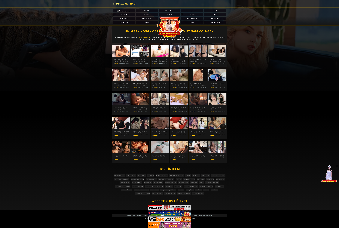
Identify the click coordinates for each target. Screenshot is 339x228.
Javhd (147, 22)
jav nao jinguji (141, 175)
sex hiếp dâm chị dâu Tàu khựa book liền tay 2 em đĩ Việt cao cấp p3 (159, 60)
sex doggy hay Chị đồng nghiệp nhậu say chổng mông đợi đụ (217, 156)
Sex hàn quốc (215, 18)
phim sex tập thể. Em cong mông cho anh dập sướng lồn (140, 108)
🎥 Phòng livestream (123, 11)
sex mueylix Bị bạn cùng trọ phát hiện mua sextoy (121, 156)
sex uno (178, 179)
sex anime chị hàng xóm (143, 193)
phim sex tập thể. (170, 193)
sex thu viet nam (137, 182)
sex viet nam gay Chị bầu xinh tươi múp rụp (159, 132)
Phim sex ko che (169, 11)
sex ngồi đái (189, 190)
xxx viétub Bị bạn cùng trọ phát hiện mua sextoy (198, 132)
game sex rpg (154, 190)
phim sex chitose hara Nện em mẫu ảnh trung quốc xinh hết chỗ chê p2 (121, 60)
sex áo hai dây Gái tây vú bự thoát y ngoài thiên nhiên (178, 108)
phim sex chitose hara (137, 179)
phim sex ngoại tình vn (191, 186)
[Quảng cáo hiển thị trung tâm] (169, 26)
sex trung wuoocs (157, 193)
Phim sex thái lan (192, 18)
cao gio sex (214, 190)
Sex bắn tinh (192, 11)
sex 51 (201, 182)
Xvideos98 (124, 14)
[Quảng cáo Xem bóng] (169, 207)
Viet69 (215, 11)
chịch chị (181, 190)
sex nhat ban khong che (141, 190)
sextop (116, 63)
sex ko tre (151, 175)
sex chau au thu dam (212, 182)
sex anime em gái (119, 175)
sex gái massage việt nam (168, 190)
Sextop (192, 22)
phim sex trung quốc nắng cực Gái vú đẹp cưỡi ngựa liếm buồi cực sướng (198, 84)
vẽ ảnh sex (196, 175)
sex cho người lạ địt (138, 186)
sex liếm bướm (131, 175)
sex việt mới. (200, 179)
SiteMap (193, 218)
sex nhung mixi (158, 182)
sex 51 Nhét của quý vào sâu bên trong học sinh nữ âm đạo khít (140, 84)
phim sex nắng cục (170, 182)
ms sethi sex (147, 182)
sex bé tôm (194, 182)
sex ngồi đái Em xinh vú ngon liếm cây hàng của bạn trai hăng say (178, 84)
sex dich (206, 190)
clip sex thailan (125, 182)
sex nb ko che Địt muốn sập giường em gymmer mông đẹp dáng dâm (159, 84)
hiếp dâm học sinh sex (184, 193)
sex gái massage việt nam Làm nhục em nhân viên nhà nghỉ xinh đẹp (217, 60)
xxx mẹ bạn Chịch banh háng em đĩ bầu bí (217, 84)
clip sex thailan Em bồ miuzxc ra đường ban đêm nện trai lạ (217, 132)
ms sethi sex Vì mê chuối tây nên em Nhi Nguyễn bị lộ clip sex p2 (178, 60)
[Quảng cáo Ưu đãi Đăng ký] (169, 213)
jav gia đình (169, 186)
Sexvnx (192, 14)
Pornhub (146, 14)
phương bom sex (183, 182)
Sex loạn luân (124, 18)
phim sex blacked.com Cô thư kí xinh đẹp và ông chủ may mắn (121, 132)
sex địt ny (198, 190)
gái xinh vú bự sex (198, 193)
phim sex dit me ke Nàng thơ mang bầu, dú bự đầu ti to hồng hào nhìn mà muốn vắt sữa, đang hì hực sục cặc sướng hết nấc (178, 132)
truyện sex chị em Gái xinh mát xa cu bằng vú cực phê (159, 108)
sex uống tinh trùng (189, 179)
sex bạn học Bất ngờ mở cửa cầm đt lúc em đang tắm (159, 156)
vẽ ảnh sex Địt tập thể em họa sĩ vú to (198, 60)
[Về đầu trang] (335, 226)
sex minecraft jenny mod (122, 179)
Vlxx (215, 14)
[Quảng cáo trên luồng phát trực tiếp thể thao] (169, 225)
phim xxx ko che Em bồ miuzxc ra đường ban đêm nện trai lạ (140, 156)
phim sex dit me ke (161, 175)
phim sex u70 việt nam (206, 186)
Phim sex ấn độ (146, 18)
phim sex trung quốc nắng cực (154, 186)
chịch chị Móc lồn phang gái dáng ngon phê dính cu (121, 108)
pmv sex (188, 175)
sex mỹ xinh (178, 186)
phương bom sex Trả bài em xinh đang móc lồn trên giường (197, 108)
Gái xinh (146, 11)
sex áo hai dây (220, 179)
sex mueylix (210, 179)
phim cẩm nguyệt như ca (123, 186)
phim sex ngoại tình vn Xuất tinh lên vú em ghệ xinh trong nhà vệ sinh (217, 108)
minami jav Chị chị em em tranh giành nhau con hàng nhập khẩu (121, 84)
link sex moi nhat (151, 179)
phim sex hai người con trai (166, 179)
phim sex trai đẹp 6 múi (176, 175)
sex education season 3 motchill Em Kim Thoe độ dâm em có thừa (198, 156)
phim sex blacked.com (218, 175)
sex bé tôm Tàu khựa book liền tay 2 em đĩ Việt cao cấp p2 (140, 60)
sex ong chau (205, 175)
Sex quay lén (124, 22)
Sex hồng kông (215, 22)
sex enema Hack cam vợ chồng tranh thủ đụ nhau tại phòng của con (178, 156)
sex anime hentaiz (126, 190)
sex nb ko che (219, 186)
